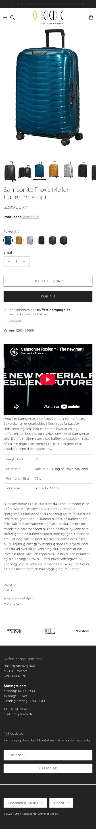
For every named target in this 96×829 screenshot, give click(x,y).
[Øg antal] (25, 262)
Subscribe (48, 768)
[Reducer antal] (8, 262)
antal (8, 252)
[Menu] (5, 17)
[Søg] (15, 17)
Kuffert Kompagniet (25, 813)
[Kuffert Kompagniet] (48, 17)
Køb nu (48, 296)
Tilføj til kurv (48, 281)
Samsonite (30, 217)
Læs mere (15, 320)
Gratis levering (33, 4)
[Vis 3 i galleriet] (48, 93)
